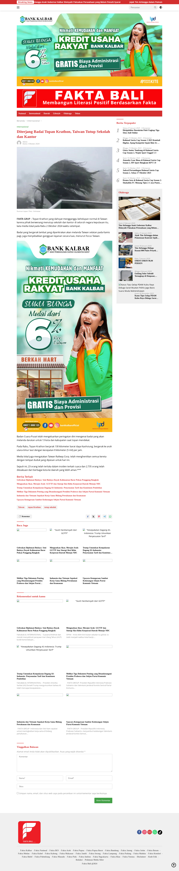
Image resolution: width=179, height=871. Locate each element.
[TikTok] (160, 832)
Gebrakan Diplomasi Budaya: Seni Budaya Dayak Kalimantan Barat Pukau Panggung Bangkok (58, 480)
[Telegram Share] (105, 516)
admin (25, 142)
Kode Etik (152, 857)
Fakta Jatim (140, 850)
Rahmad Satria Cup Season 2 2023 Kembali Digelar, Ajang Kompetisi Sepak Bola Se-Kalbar (141, 141)
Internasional (34, 113)
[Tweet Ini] (93, 516)
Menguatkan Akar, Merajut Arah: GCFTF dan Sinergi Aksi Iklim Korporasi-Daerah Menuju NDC (59, 484)
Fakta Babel (27, 857)
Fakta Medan (24, 854)
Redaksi (79, 860)
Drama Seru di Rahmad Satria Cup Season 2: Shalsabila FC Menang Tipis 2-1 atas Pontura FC (142, 181)
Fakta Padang (125, 854)
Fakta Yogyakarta (100, 857)
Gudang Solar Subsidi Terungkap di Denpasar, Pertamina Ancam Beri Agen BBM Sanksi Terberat (147, 275)
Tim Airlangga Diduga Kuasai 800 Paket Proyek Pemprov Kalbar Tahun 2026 (147, 249)
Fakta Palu (72, 857)
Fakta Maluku (140, 854)
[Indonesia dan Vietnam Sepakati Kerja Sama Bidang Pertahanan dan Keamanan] (64, 567)
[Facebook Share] (88, 516)
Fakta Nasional (40, 850)
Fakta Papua (78, 850)
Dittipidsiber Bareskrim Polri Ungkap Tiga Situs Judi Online (141, 131)
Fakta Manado (58, 857)
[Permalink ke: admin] (19, 142)
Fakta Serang (95, 854)
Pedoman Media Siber (94, 860)
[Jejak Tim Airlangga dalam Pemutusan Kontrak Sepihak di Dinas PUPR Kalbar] (126, 237)
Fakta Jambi (81, 854)
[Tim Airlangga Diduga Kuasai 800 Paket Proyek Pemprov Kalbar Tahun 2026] (126, 250)
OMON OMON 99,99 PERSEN (144, 262)
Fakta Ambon (85, 857)
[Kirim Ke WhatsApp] (110, 516)
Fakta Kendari (154, 854)
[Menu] (19, 7)
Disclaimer (141, 857)
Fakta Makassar (66, 854)
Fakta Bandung (112, 850)
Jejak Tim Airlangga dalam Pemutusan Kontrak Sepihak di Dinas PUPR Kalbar (132, 2)
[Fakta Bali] (89, 98)
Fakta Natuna (129, 857)
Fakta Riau (115, 857)
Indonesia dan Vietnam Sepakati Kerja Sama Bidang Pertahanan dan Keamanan (51, 496)
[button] (155, 7)
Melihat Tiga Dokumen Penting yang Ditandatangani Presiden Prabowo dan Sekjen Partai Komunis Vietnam (63, 492)
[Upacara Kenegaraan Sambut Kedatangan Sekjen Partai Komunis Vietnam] (97, 567)
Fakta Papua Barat (95, 850)
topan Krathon (34, 507)
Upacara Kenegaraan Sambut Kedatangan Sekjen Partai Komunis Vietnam (49, 500)
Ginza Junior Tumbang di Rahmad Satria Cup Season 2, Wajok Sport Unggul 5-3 (140, 151)
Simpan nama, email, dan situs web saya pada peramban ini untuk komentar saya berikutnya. (63, 793)
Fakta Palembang (42, 857)
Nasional (22, 113)
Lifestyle (56, 113)
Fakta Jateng (126, 850)
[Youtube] (149, 832)
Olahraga (68, 113)
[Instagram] (144, 832)
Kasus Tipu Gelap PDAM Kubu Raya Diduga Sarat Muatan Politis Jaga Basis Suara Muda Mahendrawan (146, 297)
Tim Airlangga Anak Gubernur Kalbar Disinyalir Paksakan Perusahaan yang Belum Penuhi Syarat (138, 226)
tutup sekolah (50, 507)
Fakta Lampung (110, 854)
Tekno (77, 113)
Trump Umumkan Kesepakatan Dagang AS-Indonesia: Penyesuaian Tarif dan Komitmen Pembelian (59, 488)
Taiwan (21, 507)
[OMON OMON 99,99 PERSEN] (126, 263)
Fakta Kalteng (51, 854)
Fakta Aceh (66, 850)
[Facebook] (139, 832)
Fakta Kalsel (37, 854)
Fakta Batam (153, 850)
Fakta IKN (54, 850)
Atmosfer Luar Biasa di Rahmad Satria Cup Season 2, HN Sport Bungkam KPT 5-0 (141, 161)
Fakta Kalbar (26, 850)
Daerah (47, 113)
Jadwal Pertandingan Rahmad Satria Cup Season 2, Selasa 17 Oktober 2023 (141, 171)
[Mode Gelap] (160, 7)
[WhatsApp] (155, 832)
